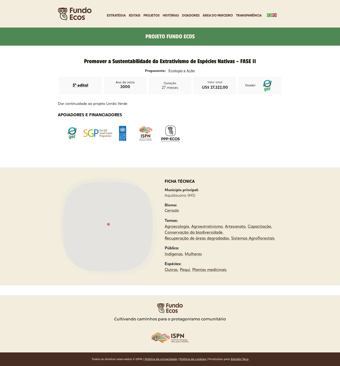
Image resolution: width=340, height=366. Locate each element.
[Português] (269, 15)
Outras (171, 270)
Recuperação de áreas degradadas (197, 239)
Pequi (185, 270)
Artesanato (235, 227)
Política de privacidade (161, 359)
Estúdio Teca (240, 359)
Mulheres (193, 254)
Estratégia (116, 15)
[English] (274, 15)
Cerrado (172, 211)
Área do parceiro (218, 15)
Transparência (248, 15)
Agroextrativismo (207, 227)
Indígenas (174, 254)
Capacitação (259, 227)
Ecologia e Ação (181, 71)
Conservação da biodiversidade (194, 233)
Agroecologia (177, 227)
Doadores (191, 15)
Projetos (151, 15)
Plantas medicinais (209, 270)
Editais (134, 15)
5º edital (80, 86)
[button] (108, 224)
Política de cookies (192, 359)
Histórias (171, 15)
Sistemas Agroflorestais (253, 239)
